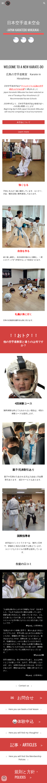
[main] (23, 26)
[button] (2, 3)
